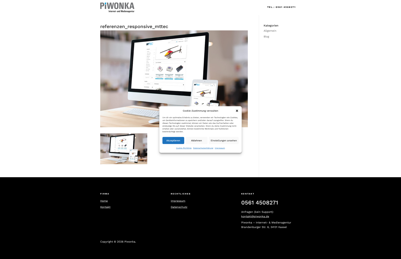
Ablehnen (196, 140)
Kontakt (105, 207)
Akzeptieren (173, 140)
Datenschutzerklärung (203, 148)
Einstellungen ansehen (224, 140)
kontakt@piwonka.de (255, 216)
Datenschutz (179, 207)
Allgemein (270, 30)
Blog (266, 36)
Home (142, 7)
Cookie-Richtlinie (184, 148)
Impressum (220, 148)
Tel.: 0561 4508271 (281, 7)
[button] (237, 110)
